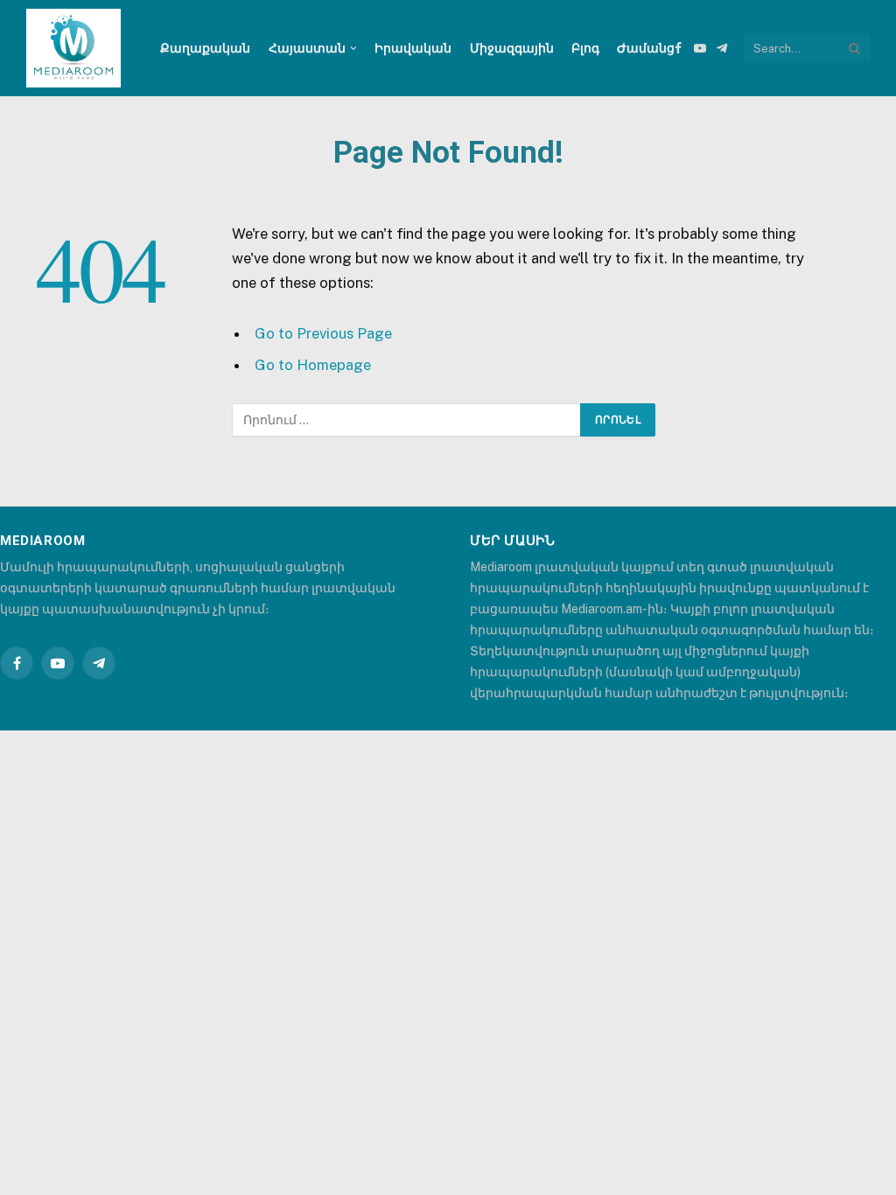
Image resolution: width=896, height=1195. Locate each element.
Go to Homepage (313, 365)
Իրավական (413, 48)
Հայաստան (307, 48)
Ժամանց (646, 48)
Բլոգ (585, 48)
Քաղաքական (205, 48)
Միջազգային (512, 48)
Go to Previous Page (323, 333)
